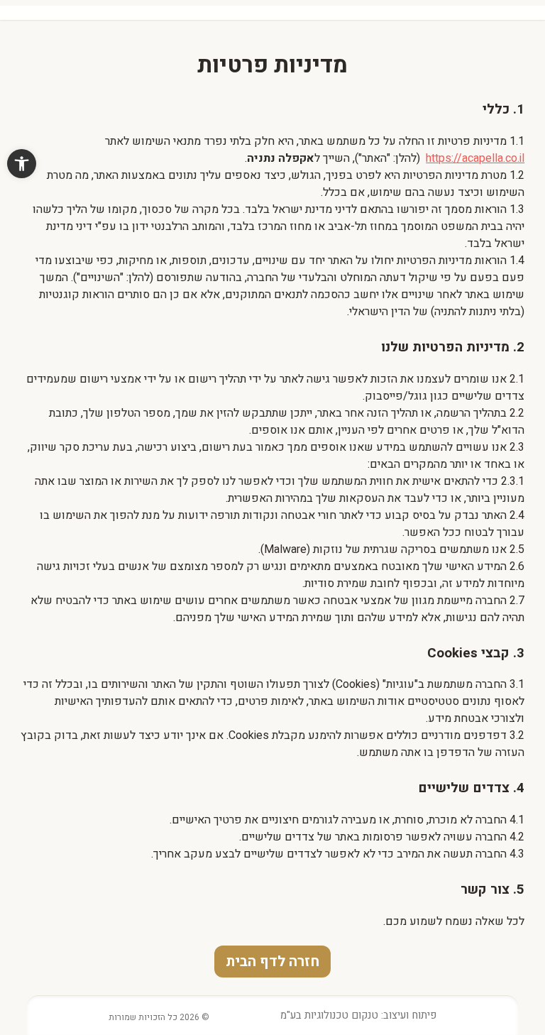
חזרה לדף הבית (272, 961)
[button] (21, 163)
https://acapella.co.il (475, 158)
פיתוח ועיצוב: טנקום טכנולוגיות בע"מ (358, 1015)
